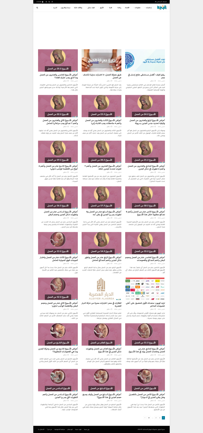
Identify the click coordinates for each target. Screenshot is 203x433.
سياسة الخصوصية (59, 429)
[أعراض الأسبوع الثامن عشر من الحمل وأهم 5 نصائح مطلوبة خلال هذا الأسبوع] (145, 197)
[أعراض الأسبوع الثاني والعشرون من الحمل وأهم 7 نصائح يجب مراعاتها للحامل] (58, 106)
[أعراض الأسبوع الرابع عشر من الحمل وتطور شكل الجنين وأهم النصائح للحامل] (101, 243)
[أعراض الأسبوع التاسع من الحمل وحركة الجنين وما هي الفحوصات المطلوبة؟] (58, 334)
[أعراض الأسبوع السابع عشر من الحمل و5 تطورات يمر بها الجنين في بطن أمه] (101, 197)
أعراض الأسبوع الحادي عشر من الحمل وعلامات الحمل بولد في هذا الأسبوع (147, 350)
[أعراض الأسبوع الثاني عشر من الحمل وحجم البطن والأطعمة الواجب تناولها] (58, 289)
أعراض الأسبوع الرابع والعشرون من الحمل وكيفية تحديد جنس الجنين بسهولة (147, 122)
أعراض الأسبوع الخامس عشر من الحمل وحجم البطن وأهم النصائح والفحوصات (145, 259)
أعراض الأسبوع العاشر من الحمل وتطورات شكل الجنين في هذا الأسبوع (103, 350)
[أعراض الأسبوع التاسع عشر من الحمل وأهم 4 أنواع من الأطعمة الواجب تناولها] (58, 152)
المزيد (55, 7)
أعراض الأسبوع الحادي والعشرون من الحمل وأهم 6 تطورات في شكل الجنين (146, 167)
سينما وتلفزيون (65, 7)
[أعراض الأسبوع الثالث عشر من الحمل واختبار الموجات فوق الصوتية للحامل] (58, 243)
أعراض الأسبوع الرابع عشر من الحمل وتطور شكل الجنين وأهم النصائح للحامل (103, 259)
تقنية (110, 7)
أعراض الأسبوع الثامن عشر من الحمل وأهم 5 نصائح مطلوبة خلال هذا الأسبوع (145, 213)
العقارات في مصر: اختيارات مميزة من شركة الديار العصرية (101, 304)
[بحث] (37, 7)
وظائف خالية (78, 7)
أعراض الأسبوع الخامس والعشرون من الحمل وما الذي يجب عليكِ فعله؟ (59, 76)
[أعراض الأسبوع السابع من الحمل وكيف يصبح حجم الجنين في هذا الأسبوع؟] (101, 380)
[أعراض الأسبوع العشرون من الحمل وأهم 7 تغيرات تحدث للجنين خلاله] (101, 152)
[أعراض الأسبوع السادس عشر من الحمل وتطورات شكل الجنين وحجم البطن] (58, 197)
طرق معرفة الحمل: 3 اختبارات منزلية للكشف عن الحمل (102, 76)
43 (149, 417)
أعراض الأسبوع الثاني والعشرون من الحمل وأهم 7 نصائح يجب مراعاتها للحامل (60, 122)
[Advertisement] (101, 30)
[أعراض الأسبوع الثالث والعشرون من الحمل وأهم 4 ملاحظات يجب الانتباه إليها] (101, 106)
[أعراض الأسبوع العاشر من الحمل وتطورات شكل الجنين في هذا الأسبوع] (101, 334)
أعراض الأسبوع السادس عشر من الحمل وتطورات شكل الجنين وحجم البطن (61, 213)
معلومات (137, 7)
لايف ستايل (91, 7)
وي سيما (86, 429)
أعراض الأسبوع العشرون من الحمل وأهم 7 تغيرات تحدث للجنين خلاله (102, 167)
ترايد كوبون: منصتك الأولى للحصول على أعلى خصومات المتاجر (145, 304)
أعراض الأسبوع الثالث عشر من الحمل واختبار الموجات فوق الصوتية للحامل (59, 259)
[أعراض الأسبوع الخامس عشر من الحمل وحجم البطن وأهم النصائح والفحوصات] (145, 243)
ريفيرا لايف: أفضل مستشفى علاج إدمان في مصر (146, 76)
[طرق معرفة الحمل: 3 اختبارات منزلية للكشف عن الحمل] (101, 60)
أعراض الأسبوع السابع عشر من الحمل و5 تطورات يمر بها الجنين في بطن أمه (103, 213)
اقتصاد (127, 7)
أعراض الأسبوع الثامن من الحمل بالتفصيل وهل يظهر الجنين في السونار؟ (147, 396)
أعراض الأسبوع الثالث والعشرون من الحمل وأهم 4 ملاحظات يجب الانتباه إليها (103, 122)
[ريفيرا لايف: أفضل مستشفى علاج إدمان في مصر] (145, 60)
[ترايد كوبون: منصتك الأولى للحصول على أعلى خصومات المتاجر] (145, 289)
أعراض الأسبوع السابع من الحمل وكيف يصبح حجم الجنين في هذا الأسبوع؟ (101, 396)
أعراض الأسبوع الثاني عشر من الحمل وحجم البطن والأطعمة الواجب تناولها (59, 304)
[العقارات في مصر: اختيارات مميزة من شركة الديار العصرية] (101, 289)
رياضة (119, 7)
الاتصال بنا (41, 429)
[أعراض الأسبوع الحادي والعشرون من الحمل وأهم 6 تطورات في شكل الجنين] (145, 152)
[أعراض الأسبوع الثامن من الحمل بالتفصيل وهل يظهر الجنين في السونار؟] (145, 380)
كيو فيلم (70, 429)
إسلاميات (149, 7)
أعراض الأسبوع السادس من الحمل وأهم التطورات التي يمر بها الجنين (60, 396)
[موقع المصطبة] (162, 8)
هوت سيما (78, 429)
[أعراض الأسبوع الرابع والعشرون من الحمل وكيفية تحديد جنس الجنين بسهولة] (145, 106)
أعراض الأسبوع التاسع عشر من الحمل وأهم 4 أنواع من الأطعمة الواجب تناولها (58, 167)
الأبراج (102, 7)
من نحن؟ (49, 429)
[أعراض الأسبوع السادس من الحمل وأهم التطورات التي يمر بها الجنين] (58, 380)
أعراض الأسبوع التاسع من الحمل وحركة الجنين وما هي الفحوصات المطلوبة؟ (58, 350)
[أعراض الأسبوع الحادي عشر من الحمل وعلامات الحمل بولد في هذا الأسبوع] (145, 334)
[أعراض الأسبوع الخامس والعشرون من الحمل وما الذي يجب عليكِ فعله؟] (58, 60)
